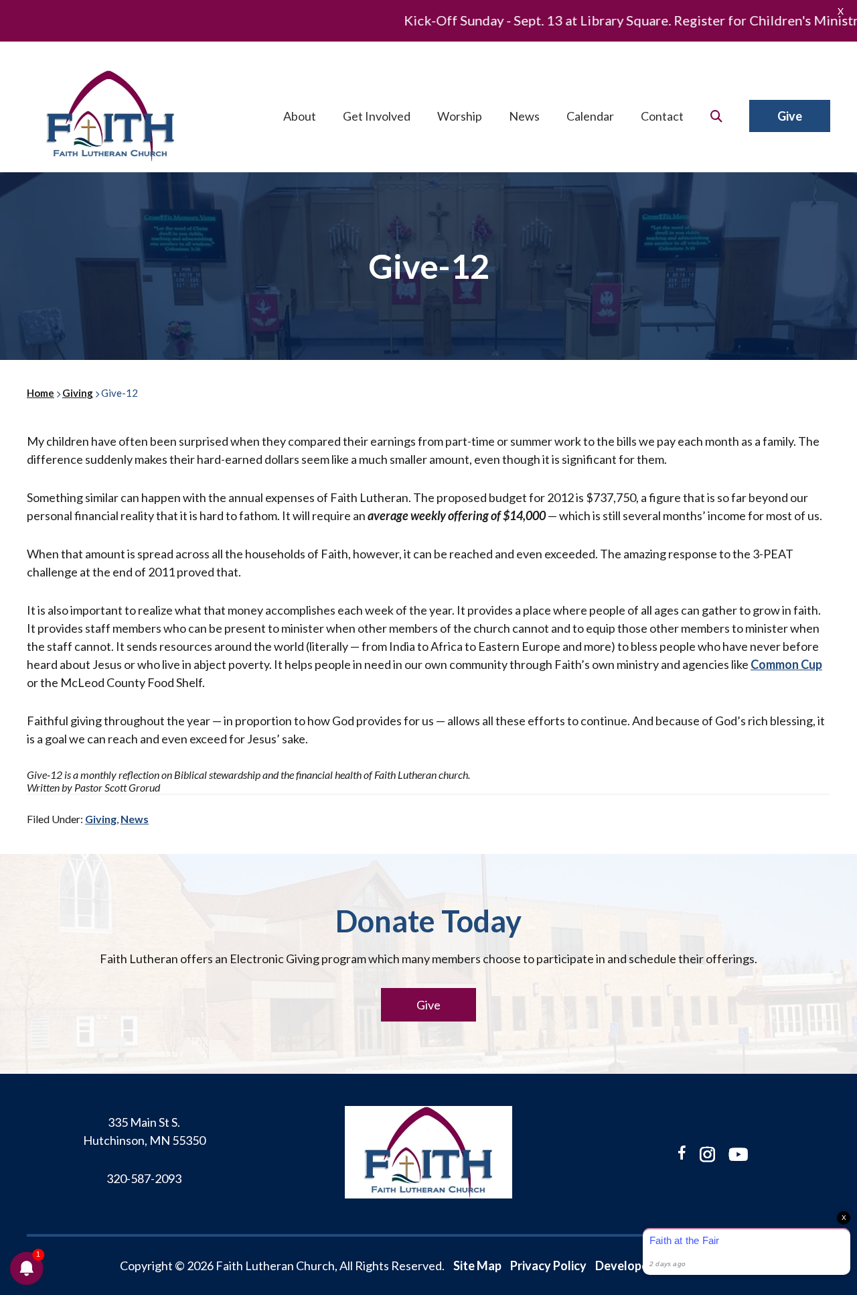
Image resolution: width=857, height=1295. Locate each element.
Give (428, 1004)
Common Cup (786, 664)
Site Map (477, 1265)
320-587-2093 (143, 1178)
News (135, 818)
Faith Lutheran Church (110, 116)
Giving (100, 818)
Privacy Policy (548, 1265)
